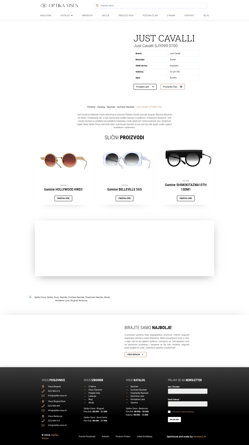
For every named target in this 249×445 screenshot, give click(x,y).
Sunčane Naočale (125, 107)
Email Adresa (174, 399)
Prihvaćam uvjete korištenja (183, 412)
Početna (91, 107)
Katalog (101, 107)
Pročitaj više (63, 198)
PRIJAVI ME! (174, 420)
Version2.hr (199, 436)
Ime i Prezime (174, 387)
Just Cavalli (164, 38)
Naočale (111, 107)
